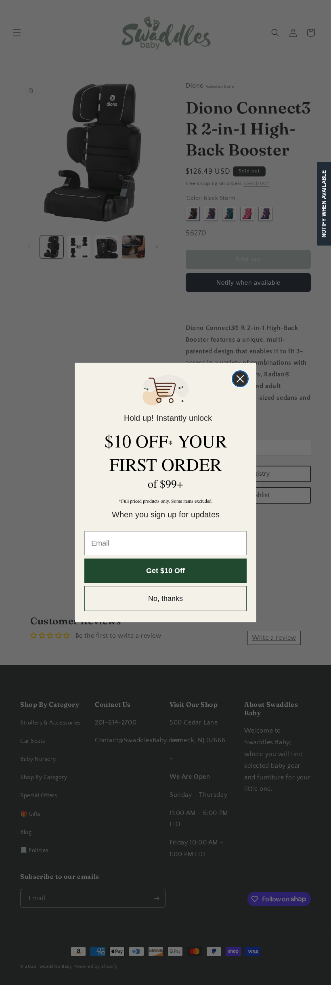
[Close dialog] (240, 379)
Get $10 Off (165, 571)
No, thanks (165, 598)
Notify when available (324, 203)
